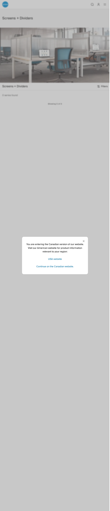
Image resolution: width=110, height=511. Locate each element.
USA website (55, 259)
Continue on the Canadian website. (55, 266)
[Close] (83, 241)
